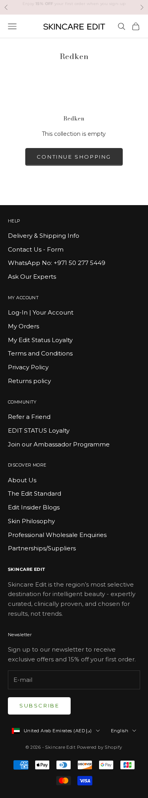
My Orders (23, 326)
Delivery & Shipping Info (43, 235)
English (119, 730)
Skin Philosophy (31, 521)
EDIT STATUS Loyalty (38, 430)
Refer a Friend (29, 416)
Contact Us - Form (36, 249)
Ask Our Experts (32, 276)
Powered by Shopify (99, 747)
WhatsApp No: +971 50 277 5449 (56, 263)
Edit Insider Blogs (34, 507)
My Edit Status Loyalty (40, 340)
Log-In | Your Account (40, 312)
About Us (22, 480)
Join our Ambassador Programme (59, 444)
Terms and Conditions (40, 353)
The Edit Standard (34, 493)
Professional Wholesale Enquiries (57, 535)
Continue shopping (74, 157)
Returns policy (29, 381)
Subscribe (39, 705)
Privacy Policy (28, 367)
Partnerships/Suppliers (42, 548)
